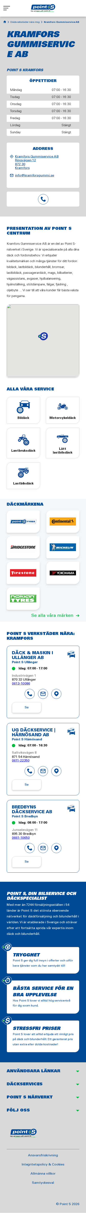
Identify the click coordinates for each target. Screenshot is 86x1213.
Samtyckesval (43, 1182)
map (56, 694)
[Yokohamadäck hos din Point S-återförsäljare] (62, 573)
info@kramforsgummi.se (34, 175)
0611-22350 (20, 760)
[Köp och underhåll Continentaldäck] (62, 521)
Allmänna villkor (42, 1173)
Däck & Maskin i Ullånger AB (32, 655)
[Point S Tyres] (23, 521)
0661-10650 (21, 837)
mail (43, 694)
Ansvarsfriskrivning (43, 1155)
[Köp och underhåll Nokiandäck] (23, 598)
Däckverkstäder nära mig (25, 22)
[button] (43, 336)
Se (27, 707)
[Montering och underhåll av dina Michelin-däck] (62, 547)
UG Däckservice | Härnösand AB (33, 733)
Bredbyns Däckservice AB (32, 810)
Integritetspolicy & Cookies (43, 1164)
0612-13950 (43, 199)
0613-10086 (21, 683)
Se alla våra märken (52, 616)
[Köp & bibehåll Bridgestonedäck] (23, 547)
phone (30, 694)
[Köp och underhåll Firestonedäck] (23, 573)
